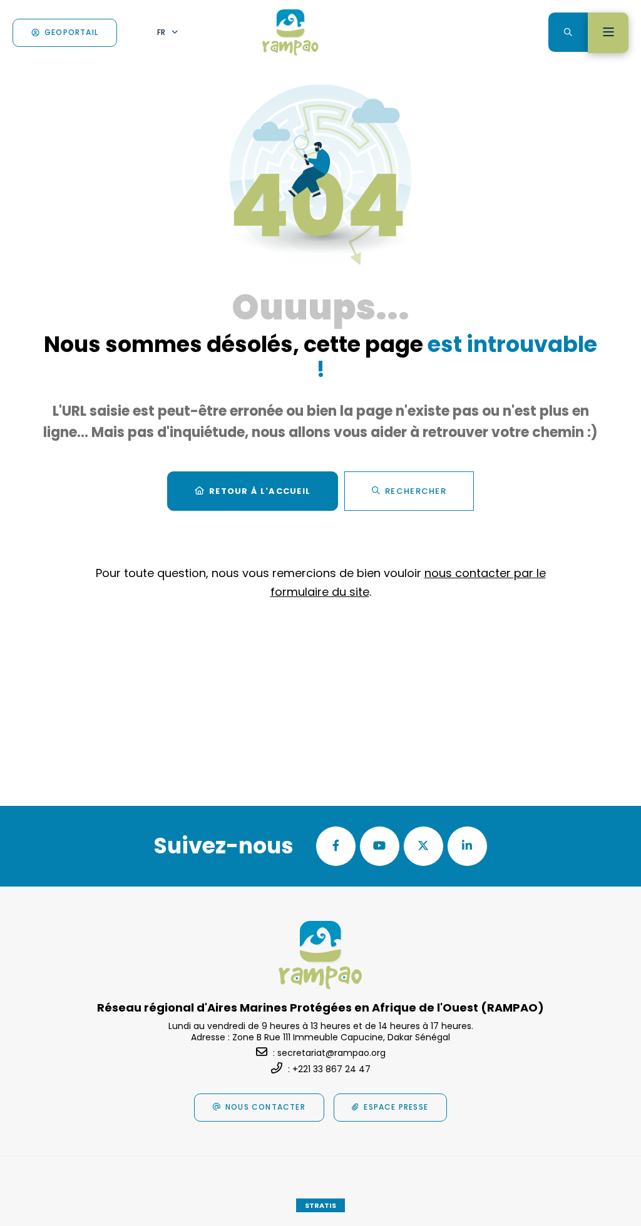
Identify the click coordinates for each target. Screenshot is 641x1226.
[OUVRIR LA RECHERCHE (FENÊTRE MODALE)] (568, 32)
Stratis (320, 1205)
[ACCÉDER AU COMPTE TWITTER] (423, 846)
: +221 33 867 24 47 (329, 1069)
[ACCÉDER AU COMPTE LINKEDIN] (467, 846)
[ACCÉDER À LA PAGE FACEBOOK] (335, 846)
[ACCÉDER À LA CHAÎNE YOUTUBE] (379, 846)
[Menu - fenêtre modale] (608, 33)
